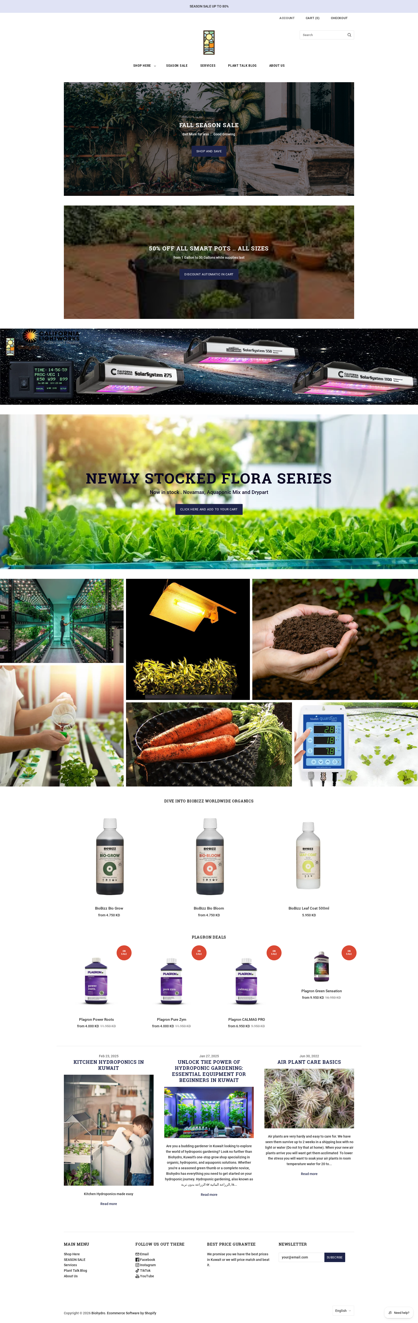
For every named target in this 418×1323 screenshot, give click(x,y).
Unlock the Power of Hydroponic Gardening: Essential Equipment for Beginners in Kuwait (209, 1071)
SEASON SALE (177, 65)
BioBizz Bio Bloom (209, 908)
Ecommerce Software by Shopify (131, 1313)
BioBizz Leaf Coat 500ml (309, 908)
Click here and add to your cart (209, 509)
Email (144, 1254)
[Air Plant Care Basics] (309, 1098)
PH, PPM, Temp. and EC (356, 740)
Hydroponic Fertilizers (61, 722)
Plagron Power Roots (96, 1019)
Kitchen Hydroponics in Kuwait (109, 1065)
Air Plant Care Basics (309, 1062)
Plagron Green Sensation (321, 991)
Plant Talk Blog (242, 65)
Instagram (147, 1265)
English (341, 1311)
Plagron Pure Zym (171, 1019)
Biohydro (98, 1313)
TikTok (144, 1270)
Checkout (339, 18)
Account (287, 18)
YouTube (146, 1276)
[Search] (349, 34)
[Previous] (10, 366)
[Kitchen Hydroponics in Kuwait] (109, 1130)
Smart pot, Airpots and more (209, 749)
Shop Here (142, 65)
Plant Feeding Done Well (62, 626)
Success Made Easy (61, 730)
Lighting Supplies (188, 644)
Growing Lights (188, 635)
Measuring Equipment (356, 749)
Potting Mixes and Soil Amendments (335, 644)
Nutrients (62, 617)
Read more (108, 1204)
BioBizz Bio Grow (109, 908)
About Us (277, 65)
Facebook (147, 1260)
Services (208, 65)
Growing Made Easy (335, 635)
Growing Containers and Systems (209, 740)
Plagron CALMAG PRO (246, 1019)
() (313, 18)
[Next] (408, 366)
